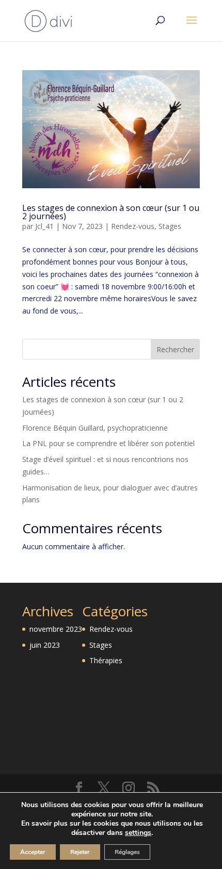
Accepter (32, 852)
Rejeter (80, 852)
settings (138, 833)
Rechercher (175, 349)
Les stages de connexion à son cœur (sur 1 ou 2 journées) (110, 212)
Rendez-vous (132, 226)
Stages (169, 226)
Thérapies (105, 660)
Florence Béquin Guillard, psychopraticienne (95, 428)
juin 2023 (44, 645)
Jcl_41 (44, 226)
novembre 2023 (55, 629)
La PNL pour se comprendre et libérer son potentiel (108, 443)
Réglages (127, 852)
